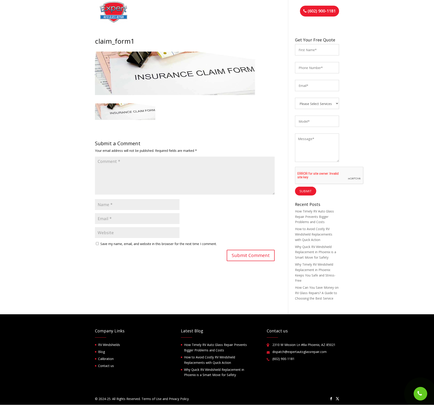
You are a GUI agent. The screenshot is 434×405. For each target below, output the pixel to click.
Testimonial (226, 11)
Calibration (106, 359)
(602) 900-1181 (321, 11)
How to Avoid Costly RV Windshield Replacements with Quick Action (313, 234)
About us (184, 11)
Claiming (204, 11)
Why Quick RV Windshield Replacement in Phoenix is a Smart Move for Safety (315, 252)
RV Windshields (109, 345)
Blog (101, 352)
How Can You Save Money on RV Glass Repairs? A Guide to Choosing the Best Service (317, 292)
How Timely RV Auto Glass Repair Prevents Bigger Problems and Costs (314, 216)
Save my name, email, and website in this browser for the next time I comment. (158, 244)
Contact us (285, 11)
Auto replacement (256, 11)
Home (166, 11)
